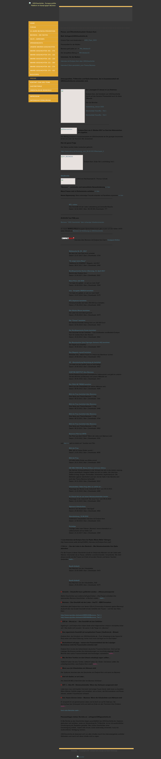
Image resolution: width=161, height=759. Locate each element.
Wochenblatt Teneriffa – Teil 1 (96, 111)
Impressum (34, 96)
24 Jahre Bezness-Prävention (42, 31)
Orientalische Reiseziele (40, 90)
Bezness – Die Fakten (39, 35)
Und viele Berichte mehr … (71, 710)
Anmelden (74, 750)
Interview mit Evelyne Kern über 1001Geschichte (78, 61)
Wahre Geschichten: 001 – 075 (42, 51)
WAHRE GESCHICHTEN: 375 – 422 (42, 70)
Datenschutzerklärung (40, 100)
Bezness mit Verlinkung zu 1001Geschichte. (88, 231)
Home (32, 23)
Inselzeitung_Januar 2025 (95, 107)
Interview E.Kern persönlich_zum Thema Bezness (78, 65)
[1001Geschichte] (43, 4)
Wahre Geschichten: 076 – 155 (42, 55)
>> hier (107, 187)
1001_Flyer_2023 (90, 40)
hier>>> (66, 443)
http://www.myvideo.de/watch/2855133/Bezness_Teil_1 (81, 615)
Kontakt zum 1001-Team (40, 82)
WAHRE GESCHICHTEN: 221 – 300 (42, 63)
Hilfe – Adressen (37, 39)
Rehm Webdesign (112, 750)
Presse (33, 78)
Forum (33, 27)
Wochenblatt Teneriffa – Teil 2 (96, 115)
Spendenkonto (36, 43)
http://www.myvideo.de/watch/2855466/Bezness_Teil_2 (81, 617)
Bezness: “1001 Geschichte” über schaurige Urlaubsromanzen (82, 222)
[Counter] (80, 757)
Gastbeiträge (36, 86)
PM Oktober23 (84, 53)
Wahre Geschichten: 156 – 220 (42, 59)
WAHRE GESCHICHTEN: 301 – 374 (42, 66)
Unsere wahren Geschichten (42, 47)
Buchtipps (34, 74)
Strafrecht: (65, 176)
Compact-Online (114, 240)
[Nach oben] (131, 751)
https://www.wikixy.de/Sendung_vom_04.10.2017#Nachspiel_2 (82, 151)
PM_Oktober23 (85, 48)
